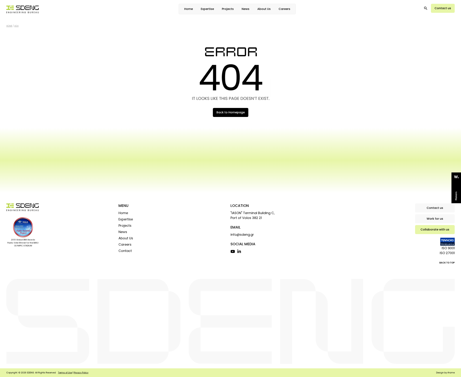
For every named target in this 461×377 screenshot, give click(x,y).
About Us (264, 9)
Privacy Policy (81, 372)
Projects (228, 9)
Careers (284, 9)
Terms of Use (65, 372)
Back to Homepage (230, 112)
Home (188, 9)
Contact (125, 251)
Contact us (443, 8)
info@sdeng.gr (242, 234)
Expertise (207, 9)
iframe (451, 372)
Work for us (435, 219)
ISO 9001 (448, 248)
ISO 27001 (447, 253)
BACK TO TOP (447, 262)
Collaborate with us (434, 229)
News (245, 9)
